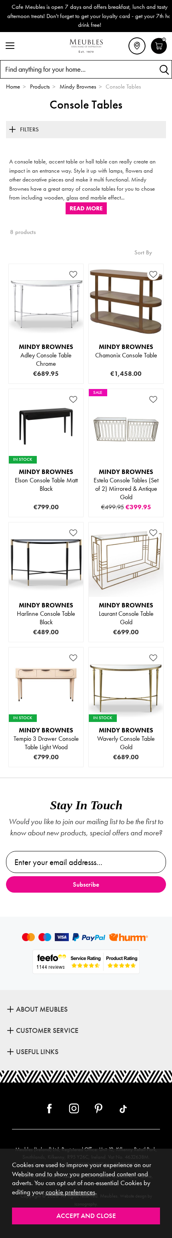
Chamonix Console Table (126, 351)
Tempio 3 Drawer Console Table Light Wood (46, 738)
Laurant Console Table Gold (126, 613)
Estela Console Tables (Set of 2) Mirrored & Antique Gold (126, 484)
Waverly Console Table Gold (126, 738)
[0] (159, 53)
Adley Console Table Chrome (46, 355)
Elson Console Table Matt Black (46, 480)
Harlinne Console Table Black (46, 613)
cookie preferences (70, 1192)
